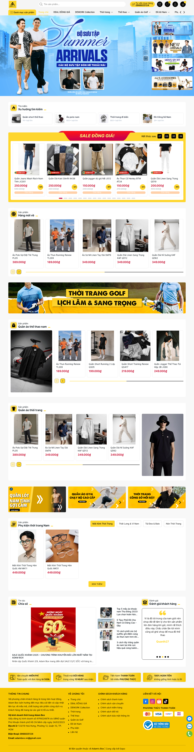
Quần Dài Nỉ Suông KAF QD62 (163, 256)
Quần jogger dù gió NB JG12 (97, 178)
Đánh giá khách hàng (162, 603)
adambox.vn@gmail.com (28, 738)
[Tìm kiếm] (41, 4)
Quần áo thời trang (30, 410)
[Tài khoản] (175, 4)
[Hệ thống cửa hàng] (159, 4)
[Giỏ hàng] (183, 4)
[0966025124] (189, 734)
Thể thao (122, 12)
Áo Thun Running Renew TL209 (59, 256)
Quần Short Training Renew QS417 (135, 365)
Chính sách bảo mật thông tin (115, 715)
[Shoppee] (159, 701)
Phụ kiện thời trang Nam (33, 525)
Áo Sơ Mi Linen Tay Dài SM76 (96, 255)
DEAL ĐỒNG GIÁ (62, 12)
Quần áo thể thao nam (32, 326)
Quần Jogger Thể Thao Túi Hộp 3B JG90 (167, 365)
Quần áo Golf (141, 12)
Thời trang (105, 12)
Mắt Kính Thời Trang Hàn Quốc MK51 (59, 567)
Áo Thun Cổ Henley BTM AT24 (129, 180)
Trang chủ (43, 12)
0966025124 (142, 5)
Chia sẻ (23, 603)
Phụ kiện (74, 728)
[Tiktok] (165, 701)
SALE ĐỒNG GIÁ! (97, 135)
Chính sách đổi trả (109, 711)
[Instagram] (152, 701)
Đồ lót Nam (161, 12)
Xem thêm (97, 584)
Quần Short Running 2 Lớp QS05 (102, 365)
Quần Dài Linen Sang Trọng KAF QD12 (130, 256)
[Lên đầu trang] (189, 741)
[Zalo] (189, 726)
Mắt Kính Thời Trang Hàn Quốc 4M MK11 (24, 567)
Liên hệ (74, 732)
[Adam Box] (22, 4)
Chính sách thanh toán (111, 699)
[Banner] (97, 297)
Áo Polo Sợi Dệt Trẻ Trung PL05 (25, 256)
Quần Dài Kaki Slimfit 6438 (61, 178)
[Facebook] (145, 701)
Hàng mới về (26, 215)
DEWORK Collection (85, 12)
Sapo (122, 748)
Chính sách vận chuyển (112, 703)
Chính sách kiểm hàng (111, 707)
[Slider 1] (97, 55)
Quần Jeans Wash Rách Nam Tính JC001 (28, 180)
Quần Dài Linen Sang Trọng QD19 (164, 180)
